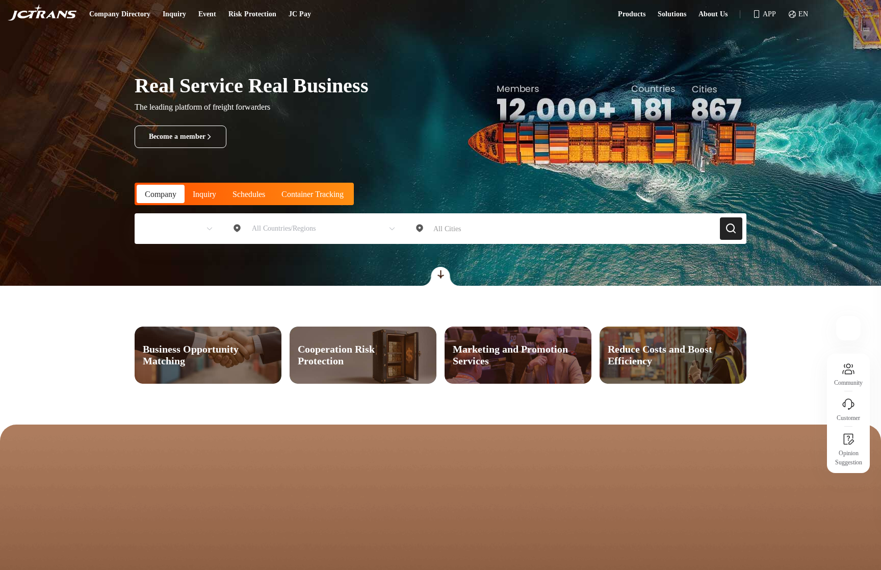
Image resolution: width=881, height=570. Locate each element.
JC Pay (300, 14)
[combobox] (174, 228)
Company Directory (119, 14)
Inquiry (174, 14)
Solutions (672, 14)
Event (207, 14)
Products (631, 14)
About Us (713, 14)
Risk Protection (252, 14)
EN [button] (803, 14)
